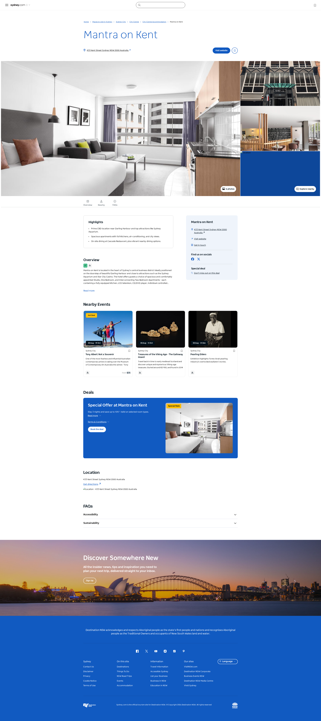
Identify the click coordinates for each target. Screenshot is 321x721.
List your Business (159, 676)
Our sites (189, 661)
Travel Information (159, 667)
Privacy (86, 676)
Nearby (101, 205)
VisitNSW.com (190, 667)
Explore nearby (307, 189)
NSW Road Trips (124, 676)
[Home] (18, 5)
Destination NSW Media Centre (198, 681)
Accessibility (90, 514)
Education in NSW (158, 686)
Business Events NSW (194, 676)
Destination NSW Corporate (197, 671)
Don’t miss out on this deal (207, 273)
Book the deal (97, 429)
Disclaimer (88, 671)
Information (156, 661)
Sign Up (89, 581)
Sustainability (91, 523)
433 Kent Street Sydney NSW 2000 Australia (108, 50)
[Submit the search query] (139, 5)
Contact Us (88, 667)
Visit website (221, 51)
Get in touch (200, 245)
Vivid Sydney (190, 686)
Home (86, 22)
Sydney (87, 661)
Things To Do (123, 671)
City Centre (134, 22)
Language (227, 661)
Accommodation (125, 686)
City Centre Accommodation (154, 22)
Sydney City (121, 22)
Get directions (90, 484)
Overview (87, 205)
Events (120, 681)
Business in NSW (158, 681)
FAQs (114, 205)
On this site (123, 661)
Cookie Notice (89, 681)
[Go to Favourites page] (314, 5)
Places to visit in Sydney (102, 22)
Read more (93, 416)
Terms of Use (89, 686)
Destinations (123, 667)
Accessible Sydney (159, 671)
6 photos (230, 189)
